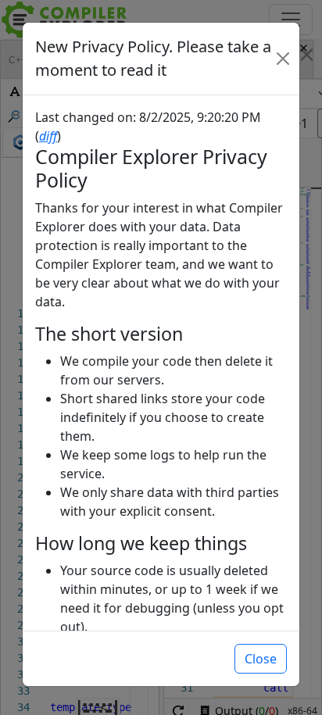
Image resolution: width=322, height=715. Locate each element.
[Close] (283, 58)
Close (261, 658)
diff (48, 136)
